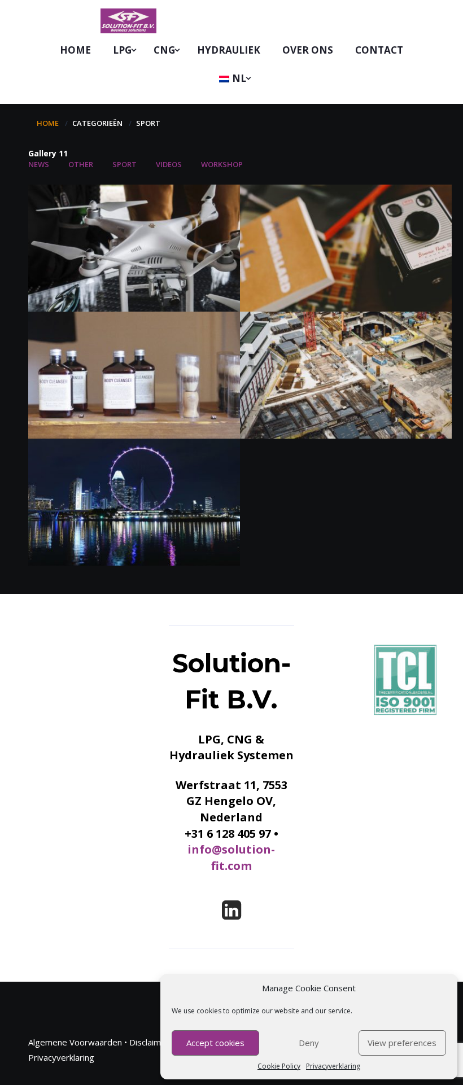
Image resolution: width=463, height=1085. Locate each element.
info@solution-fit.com (231, 857)
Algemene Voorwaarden (75, 1042)
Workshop (222, 164)
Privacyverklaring (333, 1066)
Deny (309, 1042)
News (38, 164)
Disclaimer (149, 1042)
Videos (169, 164)
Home (48, 123)
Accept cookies (215, 1042)
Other (80, 164)
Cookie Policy (278, 1066)
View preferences (402, 1042)
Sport (124, 164)
